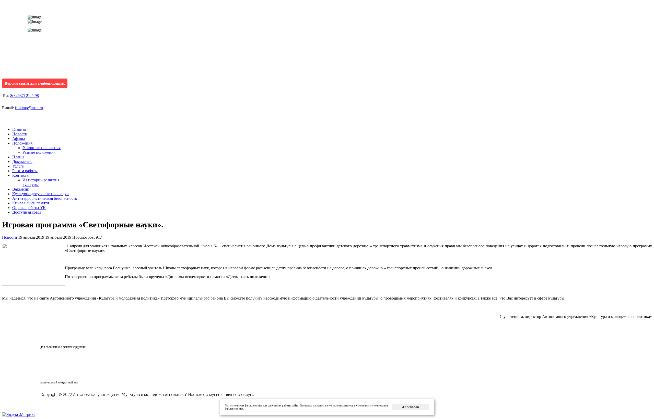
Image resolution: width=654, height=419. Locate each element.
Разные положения (38, 152)
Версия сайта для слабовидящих (35, 83)
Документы (22, 161)
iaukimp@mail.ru (29, 108)
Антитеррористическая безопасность (44, 198)
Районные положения (41, 148)
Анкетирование (64, 359)
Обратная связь (62, 337)
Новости (19, 134)
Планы (18, 157)
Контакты (20, 175)
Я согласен (410, 407)
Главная (19, 129)
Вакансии (20, 189)
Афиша (18, 138)
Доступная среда (26, 212)
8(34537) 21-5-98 (24, 95)
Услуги (18, 166)
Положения (22, 143)
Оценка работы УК (29, 207)
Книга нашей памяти (30, 203)
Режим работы (25, 171)
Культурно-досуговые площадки (40, 194)
